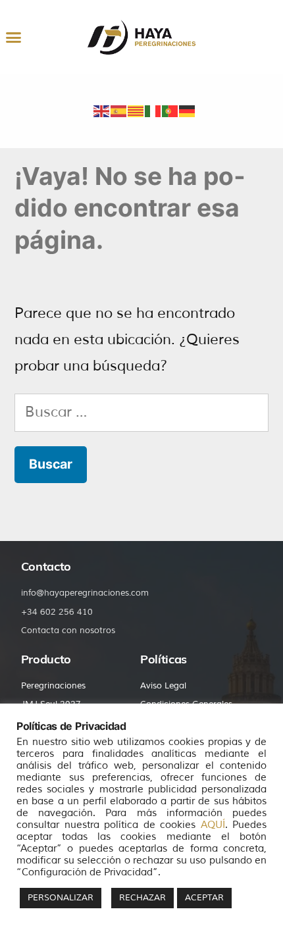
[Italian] (153, 110)
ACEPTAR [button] (204, 897)
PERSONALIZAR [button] (60, 897)
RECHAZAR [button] (142, 897)
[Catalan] (136, 110)
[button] (13, 37)
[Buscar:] (141, 412)
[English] (102, 110)
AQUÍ (213, 825)
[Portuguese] (170, 110)
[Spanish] (119, 110)
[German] (187, 110)
